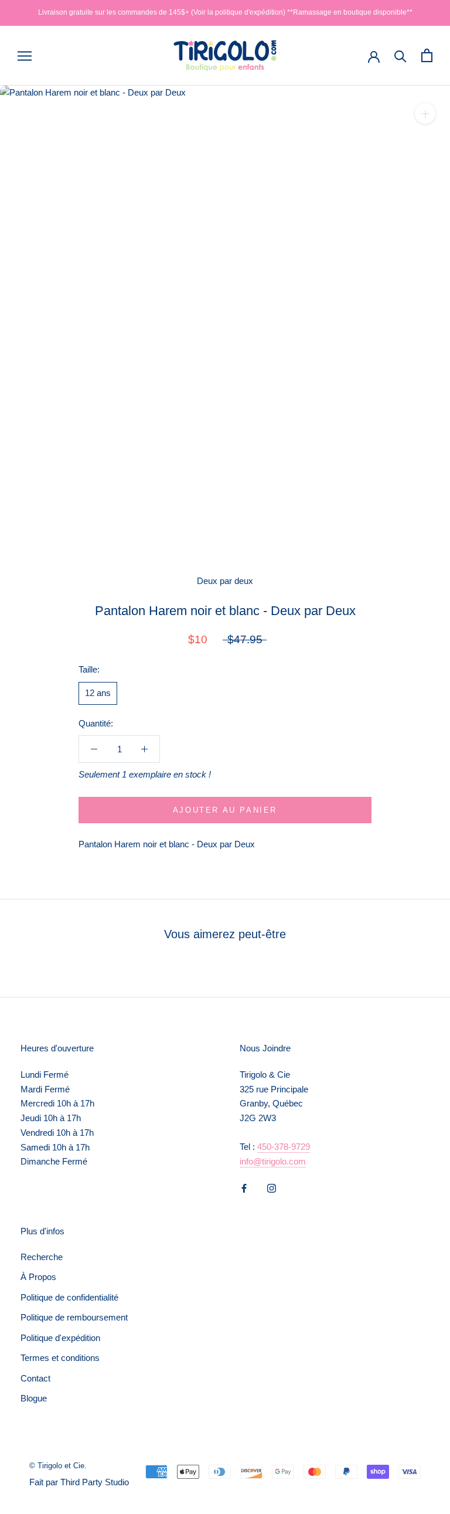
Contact (35, 1378)
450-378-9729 (283, 1147)
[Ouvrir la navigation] (25, 55)
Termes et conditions (60, 1358)
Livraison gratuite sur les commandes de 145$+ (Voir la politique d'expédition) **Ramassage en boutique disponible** (225, 12)
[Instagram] (271, 1187)
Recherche (42, 1257)
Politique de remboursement (74, 1317)
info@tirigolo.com (273, 1161)
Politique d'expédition (60, 1338)
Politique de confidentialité (69, 1297)
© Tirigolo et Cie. (58, 1465)
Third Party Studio (94, 1482)
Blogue (34, 1398)
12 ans (98, 693)
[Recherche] (400, 55)
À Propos (38, 1277)
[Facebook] (244, 1187)
